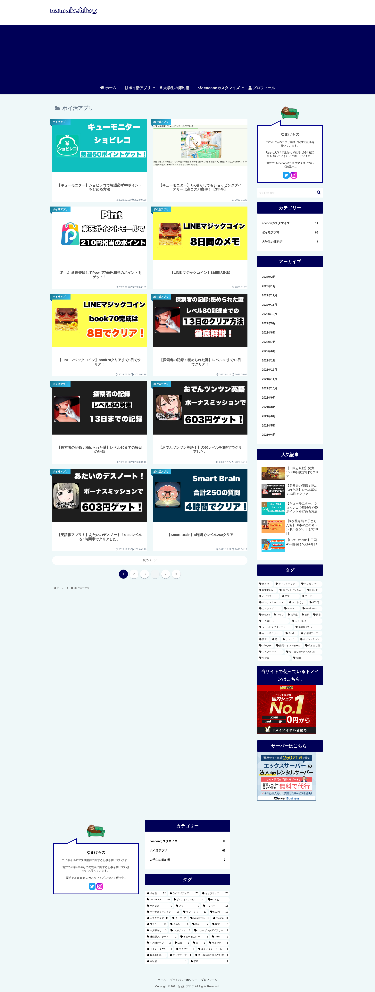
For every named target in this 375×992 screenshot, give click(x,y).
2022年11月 (269, 304)
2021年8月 (269, 407)
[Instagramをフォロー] (293, 175)
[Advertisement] (187, 52)
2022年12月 (269, 295)
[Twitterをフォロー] (286, 175)
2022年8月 (269, 332)
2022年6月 (269, 351)
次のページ (150, 560)
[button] (318, 192)
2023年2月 (269, 276)
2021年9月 (269, 397)
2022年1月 (269, 360)
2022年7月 (269, 341)
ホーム (162, 979)
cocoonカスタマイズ (290, 223)
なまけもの (290, 134)
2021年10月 (269, 388)
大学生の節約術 (290, 241)
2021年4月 (269, 434)
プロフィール (209, 979)
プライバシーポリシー (183, 979)
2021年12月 (269, 369)
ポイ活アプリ (290, 232)
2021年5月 (269, 425)
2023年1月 (269, 286)
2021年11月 (269, 379)
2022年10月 (269, 314)
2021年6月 (269, 416)
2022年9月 (269, 323)
